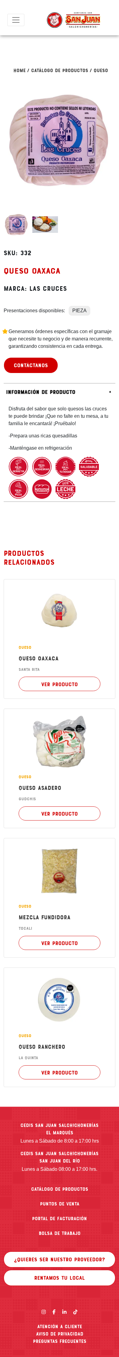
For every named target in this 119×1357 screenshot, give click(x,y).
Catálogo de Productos (59, 70)
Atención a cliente (59, 1326)
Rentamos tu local (59, 1277)
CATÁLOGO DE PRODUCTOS (59, 1188)
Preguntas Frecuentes (59, 1341)
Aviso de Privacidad (59, 1333)
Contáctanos (31, 365)
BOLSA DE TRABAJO (60, 1233)
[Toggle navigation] (15, 20)
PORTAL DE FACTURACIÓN (59, 1218)
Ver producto (59, 684)
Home (19, 70)
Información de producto (40, 391)
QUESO (101, 70)
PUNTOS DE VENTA (59, 1203)
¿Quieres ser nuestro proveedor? (59, 1259)
